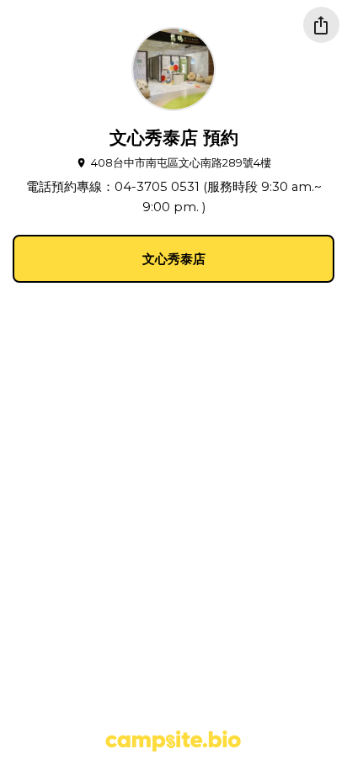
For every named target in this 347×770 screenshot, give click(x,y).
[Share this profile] (321, 25)
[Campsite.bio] (173, 741)
